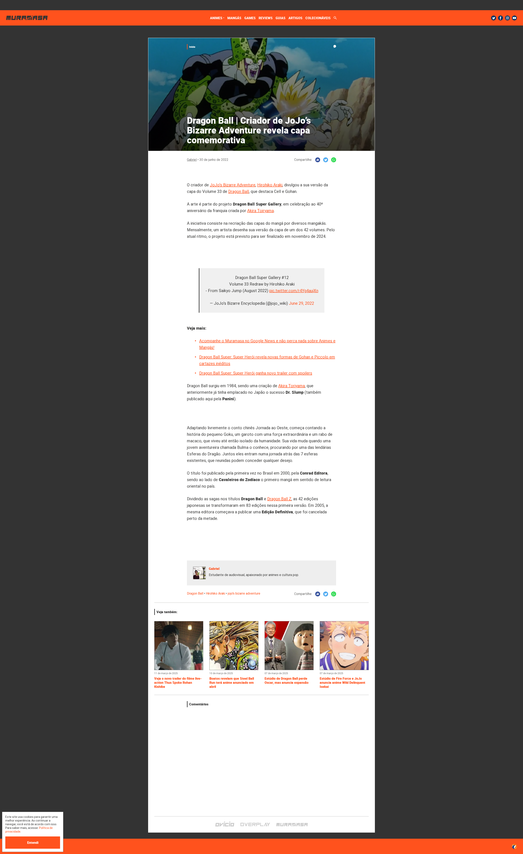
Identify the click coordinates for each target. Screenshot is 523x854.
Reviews (266, 18)
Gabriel (192, 160)
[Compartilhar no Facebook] (317, 159)
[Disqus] (261, 758)
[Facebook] (500, 18)
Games (250, 18)
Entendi (32, 842)
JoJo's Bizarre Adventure (232, 184)
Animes (216, 18)
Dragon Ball (238, 191)
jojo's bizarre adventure (244, 593)
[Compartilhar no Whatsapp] (333, 159)
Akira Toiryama (260, 210)
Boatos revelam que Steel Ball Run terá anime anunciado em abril (231, 682)
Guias (280, 18)
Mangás (234, 18)
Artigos (295, 18)
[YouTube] (514, 18)
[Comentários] (334, 46)
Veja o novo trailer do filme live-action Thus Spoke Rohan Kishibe (178, 682)
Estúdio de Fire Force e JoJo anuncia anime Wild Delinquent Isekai (342, 682)
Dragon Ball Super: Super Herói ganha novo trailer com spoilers (255, 373)
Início (192, 46)
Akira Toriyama (291, 385)
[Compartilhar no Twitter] (325, 159)
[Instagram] (507, 18)
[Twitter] (493, 18)
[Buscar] (335, 17)
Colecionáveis (318, 18)
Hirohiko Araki (269, 184)
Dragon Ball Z (279, 498)
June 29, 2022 (301, 303)
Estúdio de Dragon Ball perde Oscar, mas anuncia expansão (287, 680)
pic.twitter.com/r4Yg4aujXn (293, 290)
